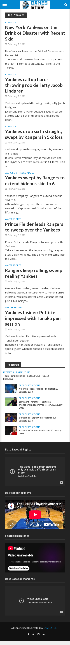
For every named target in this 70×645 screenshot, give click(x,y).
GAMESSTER (50, 627)
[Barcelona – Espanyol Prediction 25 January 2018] (11, 417)
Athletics (10, 22)
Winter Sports (14, 308)
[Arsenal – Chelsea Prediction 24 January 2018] (11, 430)
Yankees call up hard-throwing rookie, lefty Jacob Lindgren (34, 85)
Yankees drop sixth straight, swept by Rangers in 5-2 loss (34, 134)
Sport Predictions (29, 385)
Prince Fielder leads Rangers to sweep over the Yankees (34, 226)
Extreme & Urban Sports (16, 372)
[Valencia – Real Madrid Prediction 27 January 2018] (11, 388)
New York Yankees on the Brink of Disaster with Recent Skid (35, 32)
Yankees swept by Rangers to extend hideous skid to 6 (35, 180)
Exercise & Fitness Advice (19, 173)
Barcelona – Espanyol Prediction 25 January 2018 (38, 419)
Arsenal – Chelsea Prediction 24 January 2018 (40, 432)
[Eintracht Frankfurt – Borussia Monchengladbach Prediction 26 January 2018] (11, 401)
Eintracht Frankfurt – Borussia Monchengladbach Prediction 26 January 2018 (40, 404)
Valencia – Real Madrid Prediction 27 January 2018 (38, 390)
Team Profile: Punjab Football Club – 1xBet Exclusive (26, 377)
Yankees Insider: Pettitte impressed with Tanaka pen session (33, 318)
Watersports (13, 219)
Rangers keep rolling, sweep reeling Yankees (33, 273)
